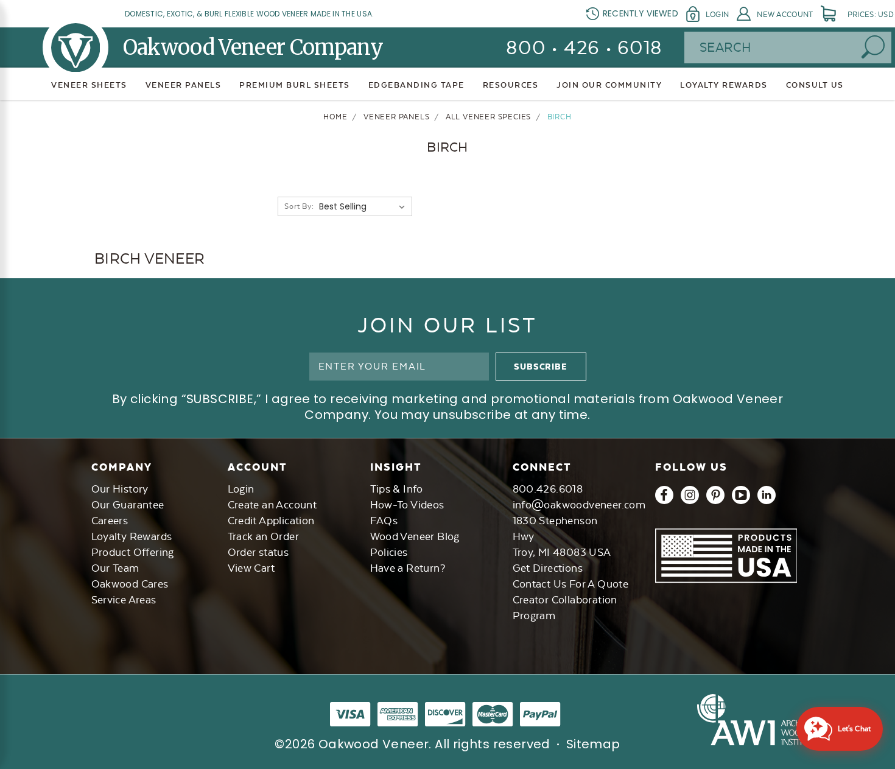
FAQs (384, 520)
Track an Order (264, 536)
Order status (258, 552)
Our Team (115, 568)
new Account (785, 14)
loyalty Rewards (724, 85)
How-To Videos (407, 505)
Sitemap (593, 744)
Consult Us (815, 85)
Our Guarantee (127, 505)
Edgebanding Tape (416, 85)
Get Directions (548, 568)
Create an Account (272, 505)
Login (717, 14)
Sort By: (299, 206)
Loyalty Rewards (131, 536)
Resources (511, 85)
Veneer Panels (184, 85)
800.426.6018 (548, 489)
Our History (120, 489)
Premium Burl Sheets (294, 85)
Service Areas (123, 600)
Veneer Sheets (89, 85)
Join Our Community (609, 85)
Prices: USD (871, 14)
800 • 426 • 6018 (584, 48)
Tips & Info (396, 489)
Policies (389, 552)
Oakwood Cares (130, 584)
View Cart (251, 568)
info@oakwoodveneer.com (579, 505)
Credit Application (271, 520)
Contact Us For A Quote (571, 584)
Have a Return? (408, 568)
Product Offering (132, 552)
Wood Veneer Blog (415, 536)
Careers (109, 520)
